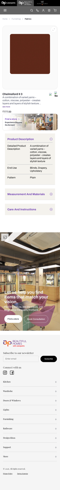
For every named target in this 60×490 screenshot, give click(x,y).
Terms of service (22, 473)
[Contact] (37, 10)
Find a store (11, 119)
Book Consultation (36, 319)
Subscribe (48, 359)
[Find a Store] (49, 10)
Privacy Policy (7, 473)
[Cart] (55, 10)
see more (6, 107)
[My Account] (43, 10)
